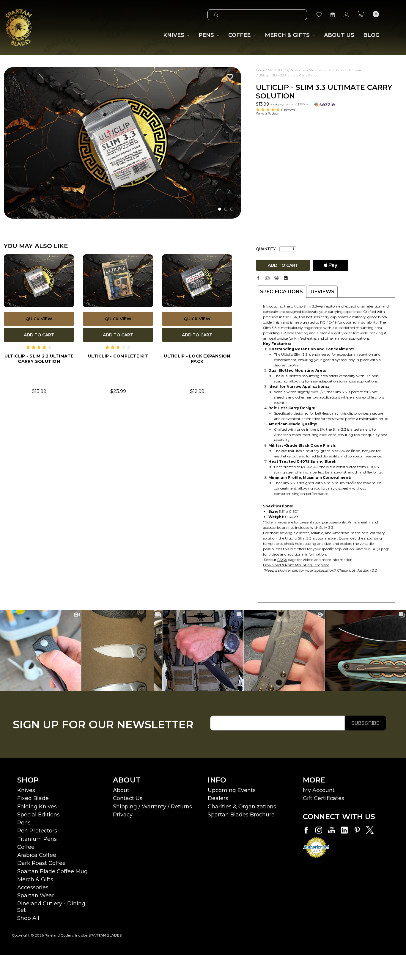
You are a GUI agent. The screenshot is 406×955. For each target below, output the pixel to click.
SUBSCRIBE (365, 722)
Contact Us (127, 798)
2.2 (374, 570)
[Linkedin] (286, 278)
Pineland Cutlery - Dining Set (51, 906)
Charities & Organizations (242, 806)
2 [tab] (225, 209)
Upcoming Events (232, 790)
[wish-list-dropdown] (228, 77)
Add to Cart (39, 335)
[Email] (267, 278)
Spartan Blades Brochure (241, 814)
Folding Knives (37, 806)
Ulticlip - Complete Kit (118, 356)
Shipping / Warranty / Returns (152, 806)
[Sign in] (346, 15)
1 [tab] (219, 209)
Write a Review (267, 113)
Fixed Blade (33, 798)
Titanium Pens (37, 839)
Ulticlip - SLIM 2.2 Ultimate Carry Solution (39, 358)
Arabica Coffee (36, 855)
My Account (319, 790)
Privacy (123, 814)
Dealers (218, 798)
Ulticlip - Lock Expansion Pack (197, 358)
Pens (24, 822)
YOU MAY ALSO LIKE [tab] (36, 246)
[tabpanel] (122, 143)
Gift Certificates (323, 798)
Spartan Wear (35, 895)
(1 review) (288, 110)
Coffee (25, 847)
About (121, 790)
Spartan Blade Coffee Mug (52, 871)
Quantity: (266, 249)
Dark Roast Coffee (41, 863)
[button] (303, 104)
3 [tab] (231, 209)
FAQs (282, 559)
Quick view (39, 319)
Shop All (28, 918)
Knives (26, 790)
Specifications (281, 291)
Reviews (322, 291)
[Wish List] (319, 15)
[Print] (276, 278)
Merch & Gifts (35, 879)
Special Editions (38, 814)
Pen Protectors (37, 830)
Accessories (32, 887)
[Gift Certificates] (332, 15)
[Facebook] (258, 278)
